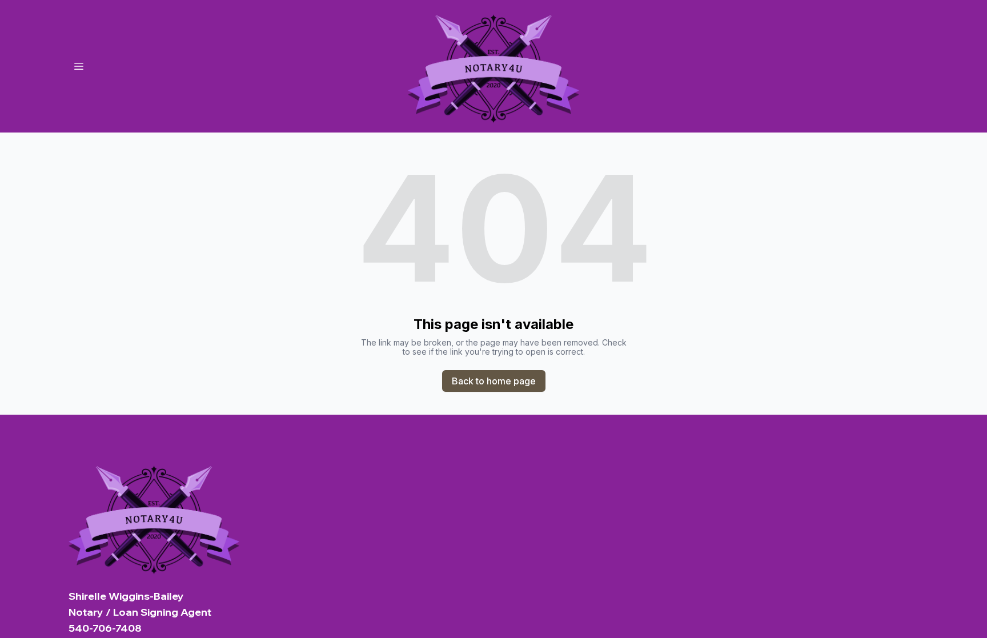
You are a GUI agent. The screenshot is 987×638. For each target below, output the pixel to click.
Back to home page (494, 381)
